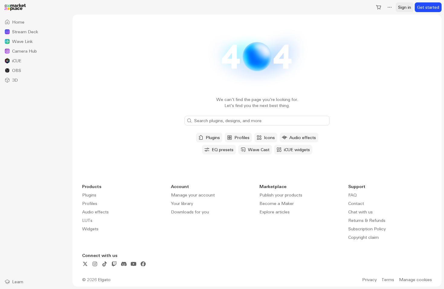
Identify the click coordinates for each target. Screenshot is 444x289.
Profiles (89, 203)
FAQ (352, 195)
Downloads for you (190, 211)
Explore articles (274, 211)
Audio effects (95, 211)
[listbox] (36, 51)
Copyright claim (363, 237)
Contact (356, 203)
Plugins (89, 195)
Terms (387, 279)
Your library (182, 203)
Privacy (369, 279)
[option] (36, 22)
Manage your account (193, 195)
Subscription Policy (367, 228)
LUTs (87, 220)
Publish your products (280, 195)
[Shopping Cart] (379, 7)
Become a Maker (276, 203)
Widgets (90, 228)
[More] (389, 7)
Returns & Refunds (366, 220)
